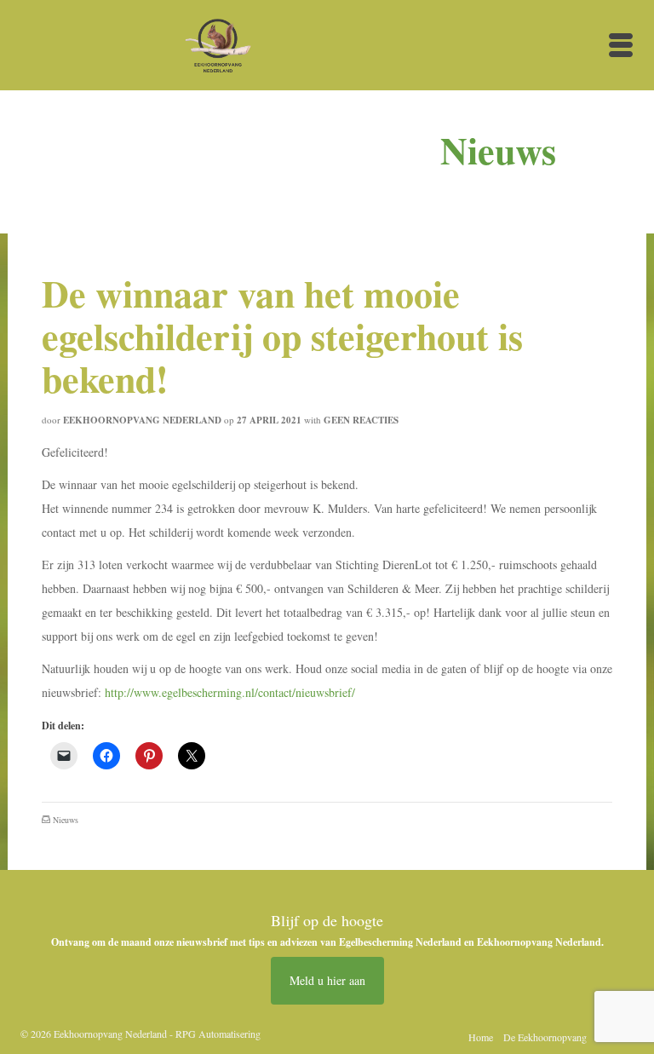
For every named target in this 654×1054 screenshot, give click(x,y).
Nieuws (65, 820)
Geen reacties (361, 420)
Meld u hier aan (327, 980)
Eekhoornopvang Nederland (142, 420)
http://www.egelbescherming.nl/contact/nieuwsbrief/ (230, 692)
